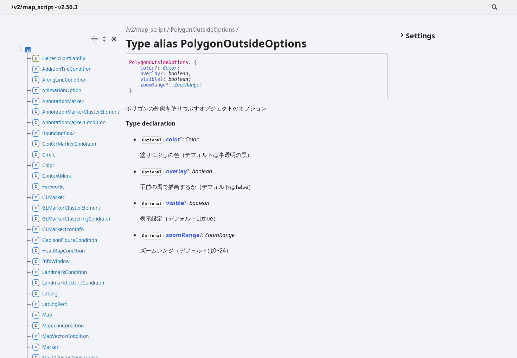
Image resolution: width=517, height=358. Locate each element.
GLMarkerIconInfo (63, 229)
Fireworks (53, 186)
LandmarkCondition (64, 272)
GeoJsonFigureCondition (69, 240)
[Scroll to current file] (113, 39)
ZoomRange (186, 85)
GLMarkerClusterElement (71, 207)
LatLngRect (54, 304)
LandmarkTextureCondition (73, 282)
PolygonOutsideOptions (203, 29)
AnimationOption (61, 90)
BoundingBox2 (58, 133)
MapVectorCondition (65, 336)
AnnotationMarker (63, 101)
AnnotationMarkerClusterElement (77, 111)
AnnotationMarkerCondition (74, 122)
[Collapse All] (104, 39)
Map (47, 314)
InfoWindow (56, 261)
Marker (50, 347)
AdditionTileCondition (66, 68)
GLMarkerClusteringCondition (76, 218)
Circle (49, 154)
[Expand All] (94, 39)
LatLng (49, 293)
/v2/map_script (146, 29)
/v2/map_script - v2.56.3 (44, 7)
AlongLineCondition (64, 79)
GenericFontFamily (63, 58)
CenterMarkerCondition (69, 143)
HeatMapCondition (63, 250)
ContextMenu (57, 175)
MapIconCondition (63, 325)
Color (170, 68)
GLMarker (53, 197)
